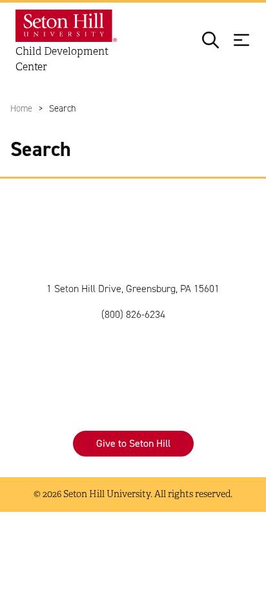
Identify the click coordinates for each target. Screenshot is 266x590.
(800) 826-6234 (133, 314)
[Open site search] (210, 41)
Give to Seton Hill (133, 443)
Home (21, 108)
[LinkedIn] (172, 366)
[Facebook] (55, 366)
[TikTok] (133, 366)
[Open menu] (241, 41)
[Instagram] (94, 366)
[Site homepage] (69, 26)
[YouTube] (210, 366)
